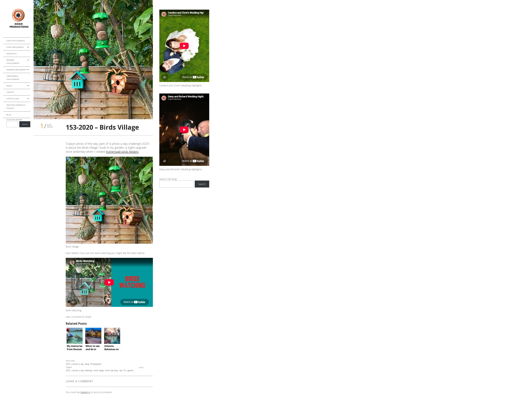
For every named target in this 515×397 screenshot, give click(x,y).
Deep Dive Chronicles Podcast (15, 106)
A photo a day (12, 98)
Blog (8, 114)
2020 (68, 364)
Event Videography (15, 47)
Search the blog (168, 179)
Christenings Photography (12, 77)
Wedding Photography (12, 61)
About (9, 86)
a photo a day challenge (82, 370)
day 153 (123, 370)
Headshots (11, 53)
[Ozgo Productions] (18, 18)
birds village (99, 370)
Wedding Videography (16, 69)
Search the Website (14, 119)
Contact (10, 92)
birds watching (111, 370)
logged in (85, 392)
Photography (95, 364)
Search (25, 124)
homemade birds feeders (122, 151)
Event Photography (15, 41)
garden (131, 370)
